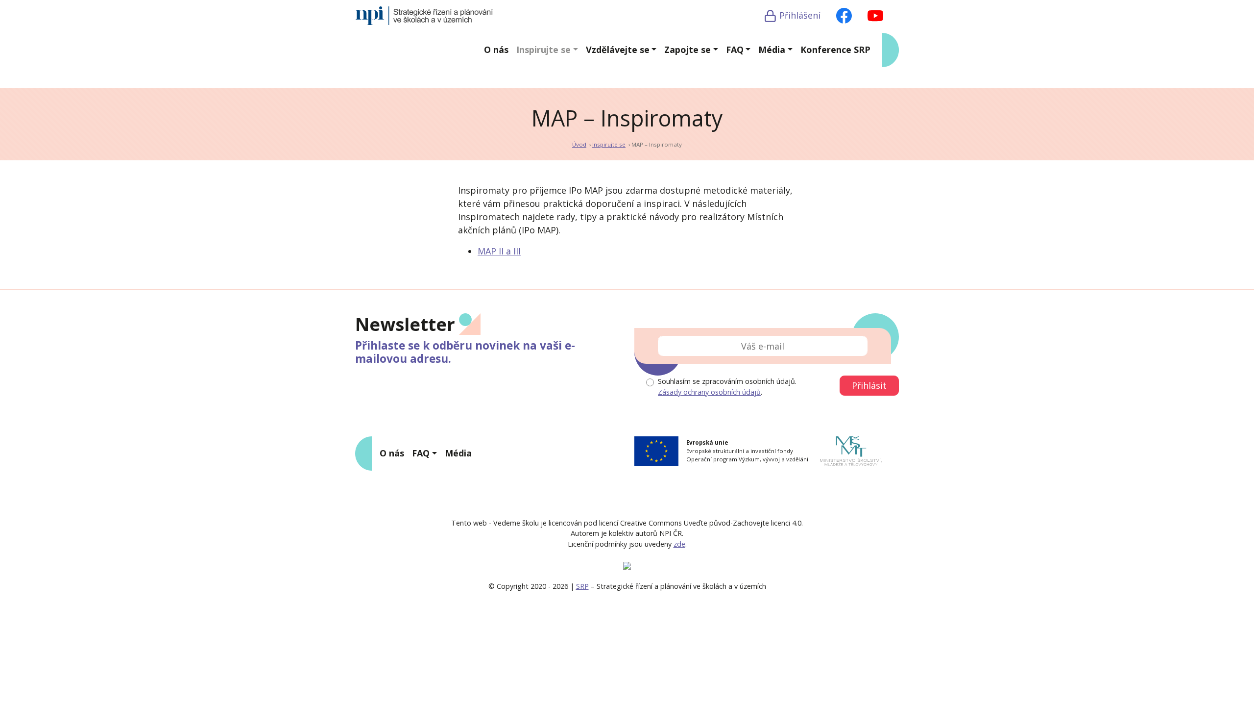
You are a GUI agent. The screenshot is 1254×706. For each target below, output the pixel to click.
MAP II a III (499, 251)
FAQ (735, 49)
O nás (496, 49)
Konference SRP (835, 49)
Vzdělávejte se (618, 49)
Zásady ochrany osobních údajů (709, 392)
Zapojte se (687, 49)
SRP (582, 586)
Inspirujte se (543, 49)
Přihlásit (869, 385)
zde (679, 544)
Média (771, 49)
